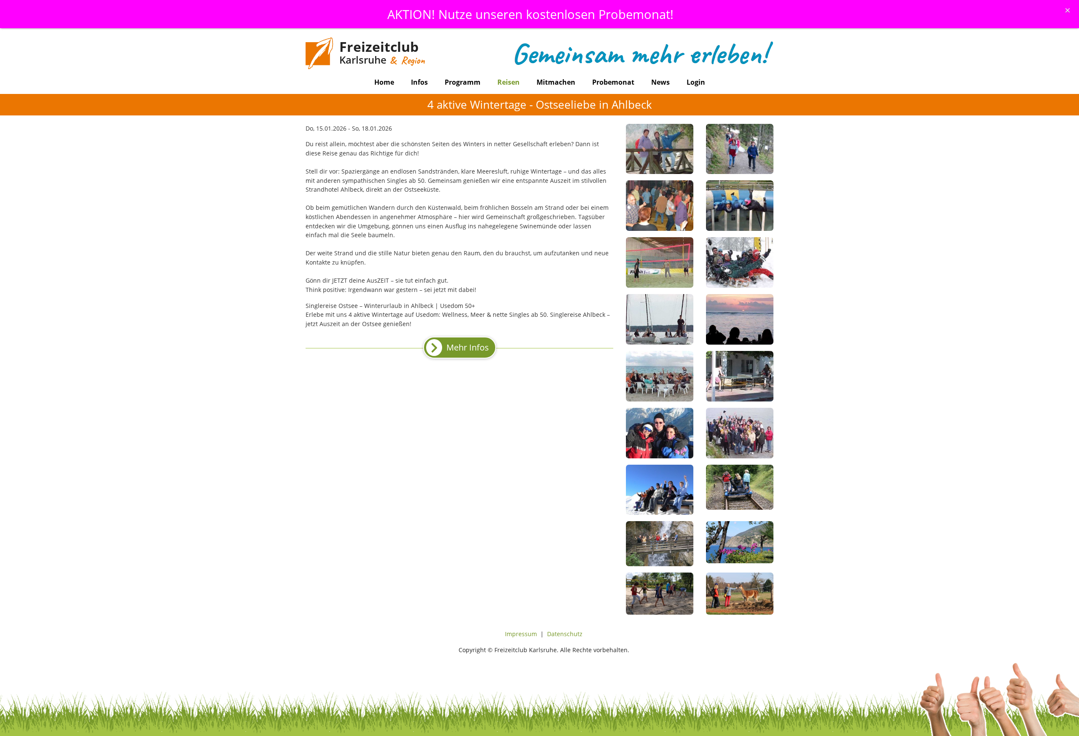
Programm (462, 82)
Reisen (508, 82)
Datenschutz (564, 634)
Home (384, 82)
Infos (419, 82)
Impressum (521, 634)
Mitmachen (556, 82)
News (660, 82)
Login (696, 82)
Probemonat (613, 82)
